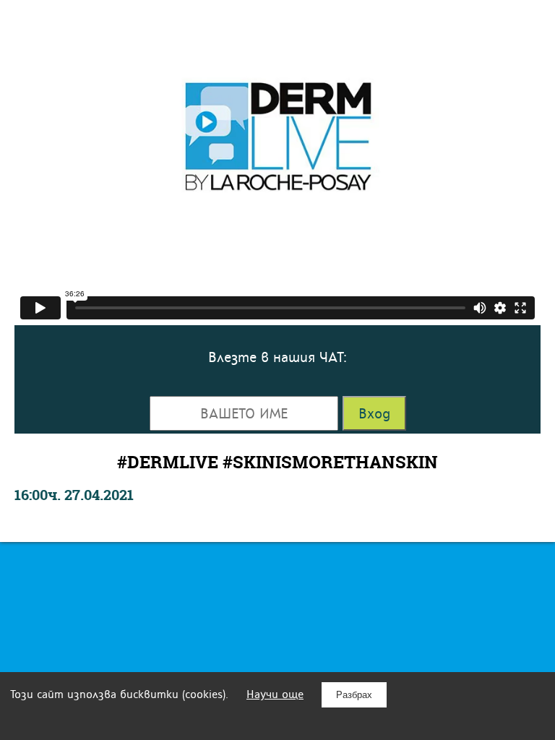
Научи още (275, 694)
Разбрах (354, 694)
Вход (374, 413)
